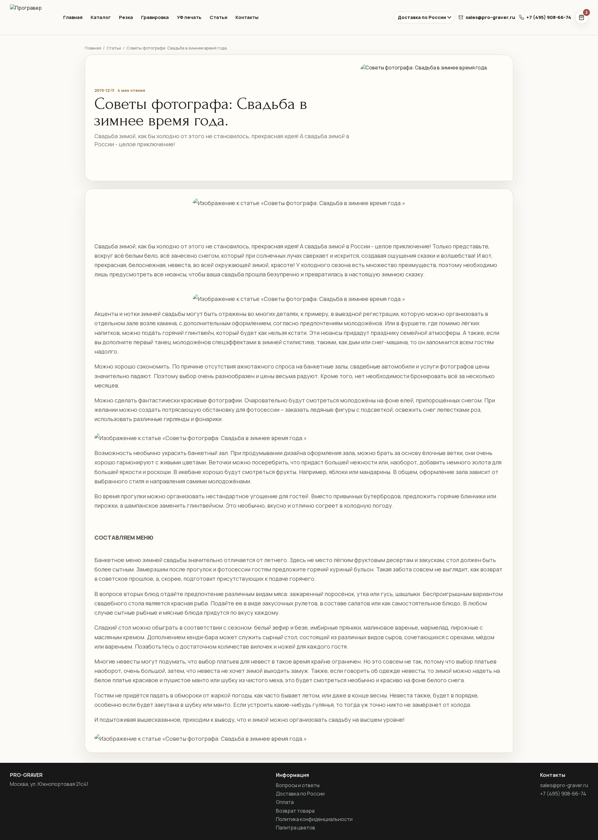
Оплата (285, 802)
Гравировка (155, 17)
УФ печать (189, 17)
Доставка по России (422, 17)
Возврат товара (295, 810)
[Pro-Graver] (31, 17)
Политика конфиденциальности (314, 819)
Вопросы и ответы (298, 785)
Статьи (218, 17)
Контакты (247, 17)
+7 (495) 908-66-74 (548, 17)
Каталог (101, 17)
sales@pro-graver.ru (490, 17)
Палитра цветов (295, 827)
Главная (73, 17)
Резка (126, 17)
